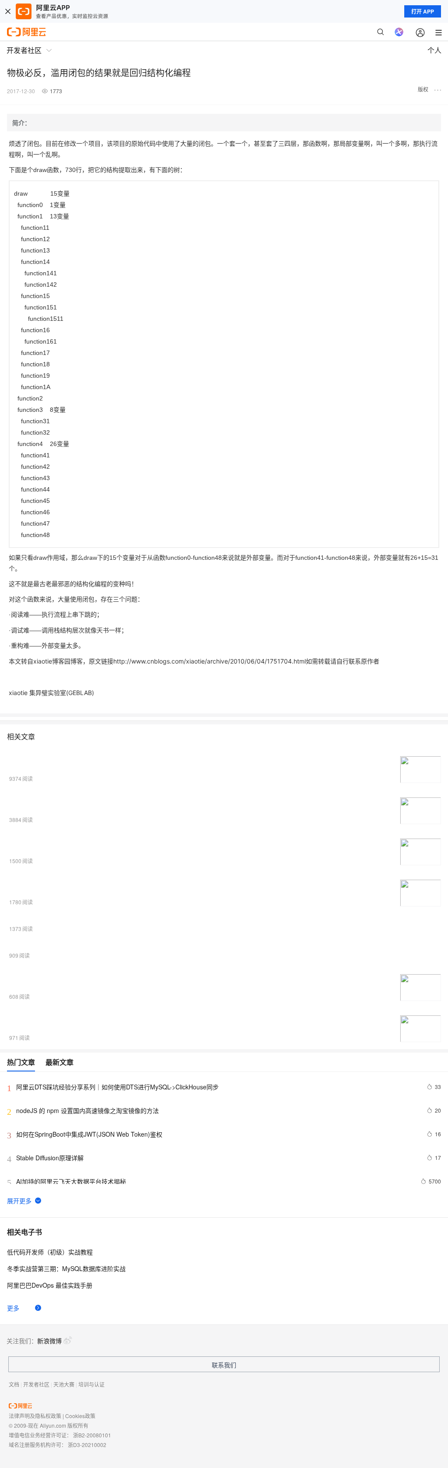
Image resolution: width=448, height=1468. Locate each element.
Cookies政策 (80, 1415)
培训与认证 (91, 1384)
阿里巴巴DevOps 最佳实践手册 (49, 1285)
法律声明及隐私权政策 (35, 1415)
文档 (14, 1384)
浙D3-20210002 (87, 1444)
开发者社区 (36, 1384)
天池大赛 (63, 1384)
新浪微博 (49, 1340)
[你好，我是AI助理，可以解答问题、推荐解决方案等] (399, 32)
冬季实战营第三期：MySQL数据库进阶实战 (66, 1268)
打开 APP (422, 11)
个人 (434, 50)
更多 (13, 1307)
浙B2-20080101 (92, 1435)
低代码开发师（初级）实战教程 (50, 1251)
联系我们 (224, 1364)
